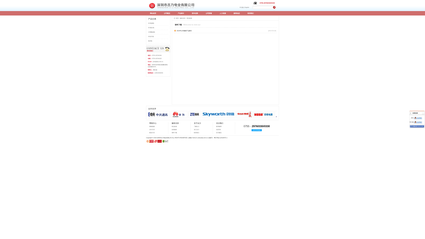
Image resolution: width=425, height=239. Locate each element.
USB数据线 (151, 32)
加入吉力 (196, 129)
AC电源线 (151, 23)
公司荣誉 (209, 13)
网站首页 (153, 13)
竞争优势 (195, 13)
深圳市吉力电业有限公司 (172, 5)
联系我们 (251, 13)
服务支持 (182, 18)
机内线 (150, 41)
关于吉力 (197, 123)
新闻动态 (237, 13)
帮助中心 (152, 123)
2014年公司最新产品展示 (184, 31)
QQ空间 (218, 129)
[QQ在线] (418, 118)
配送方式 (152, 132)
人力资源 (223, 13)
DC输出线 (151, 27)
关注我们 (219, 123)
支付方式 (152, 129)
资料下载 (174, 132)
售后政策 (189, 18)
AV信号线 (151, 36)
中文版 (242, 7)
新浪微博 (218, 126)
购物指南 (152, 126)
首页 (177, 18)
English (247, 7)
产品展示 (181, 13)
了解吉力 (196, 126)
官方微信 (218, 132)
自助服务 (174, 129)
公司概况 (167, 13)
